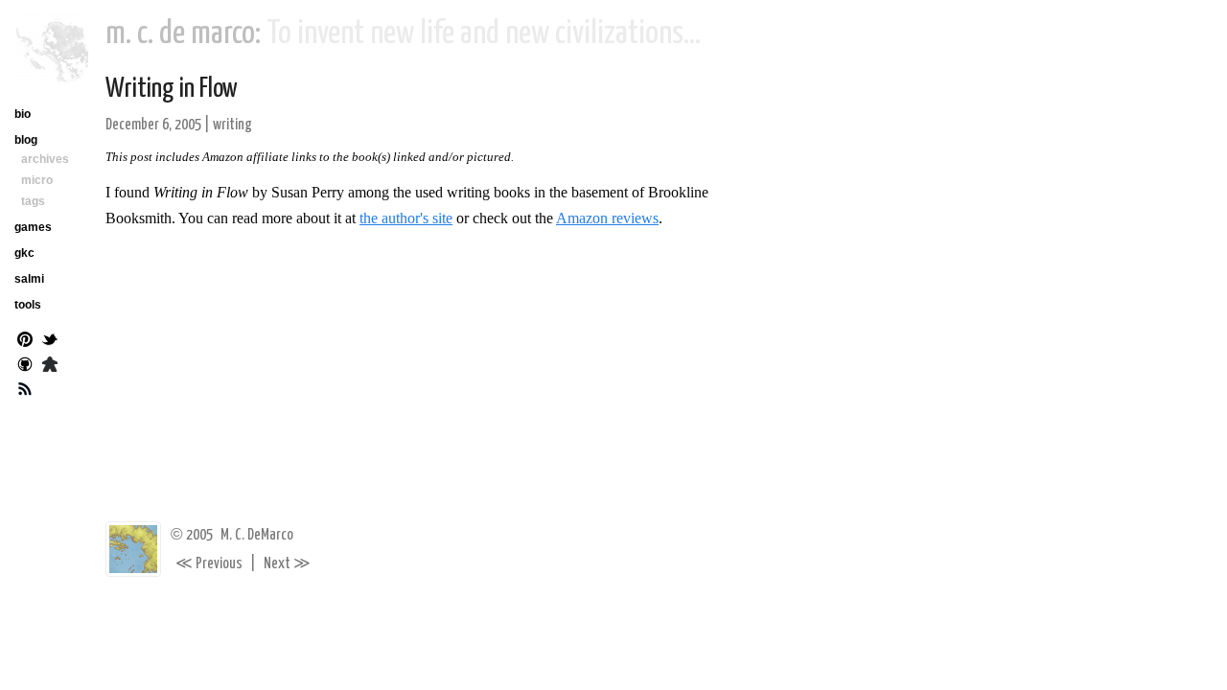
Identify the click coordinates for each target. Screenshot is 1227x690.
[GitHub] (24, 366)
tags (33, 201)
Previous (209, 564)
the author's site (405, 218)
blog (25, 140)
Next (287, 564)
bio (22, 114)
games (33, 227)
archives (45, 159)
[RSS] (24, 391)
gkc (24, 253)
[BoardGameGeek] (49, 366)
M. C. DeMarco (256, 535)
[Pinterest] (24, 341)
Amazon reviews (607, 218)
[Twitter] (49, 341)
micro (37, 180)
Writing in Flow (171, 89)
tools (27, 304)
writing (232, 125)
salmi (29, 279)
